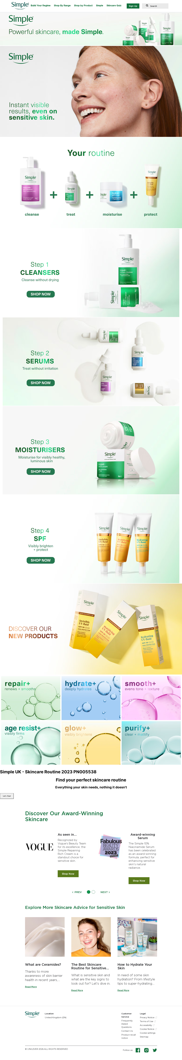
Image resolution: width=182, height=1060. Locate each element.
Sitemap (144, 1037)
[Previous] (72, 892)
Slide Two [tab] (93, 892)
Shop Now (70, 873)
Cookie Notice (147, 1029)
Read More (31, 987)
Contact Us (127, 1031)
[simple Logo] (32, 1016)
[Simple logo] (21, 8)
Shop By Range (62, 5)
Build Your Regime (40, 5)
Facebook (140, 1050)
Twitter (155, 1050)
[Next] (109, 892)
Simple (99, 5)
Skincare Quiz (114, 5)
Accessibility (146, 1025)
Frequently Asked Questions (127, 1023)
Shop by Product (83, 5)
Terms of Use (146, 1021)
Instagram (148, 1050)
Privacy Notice (147, 1017)
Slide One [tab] (88, 892)
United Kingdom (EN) (55, 1017)
